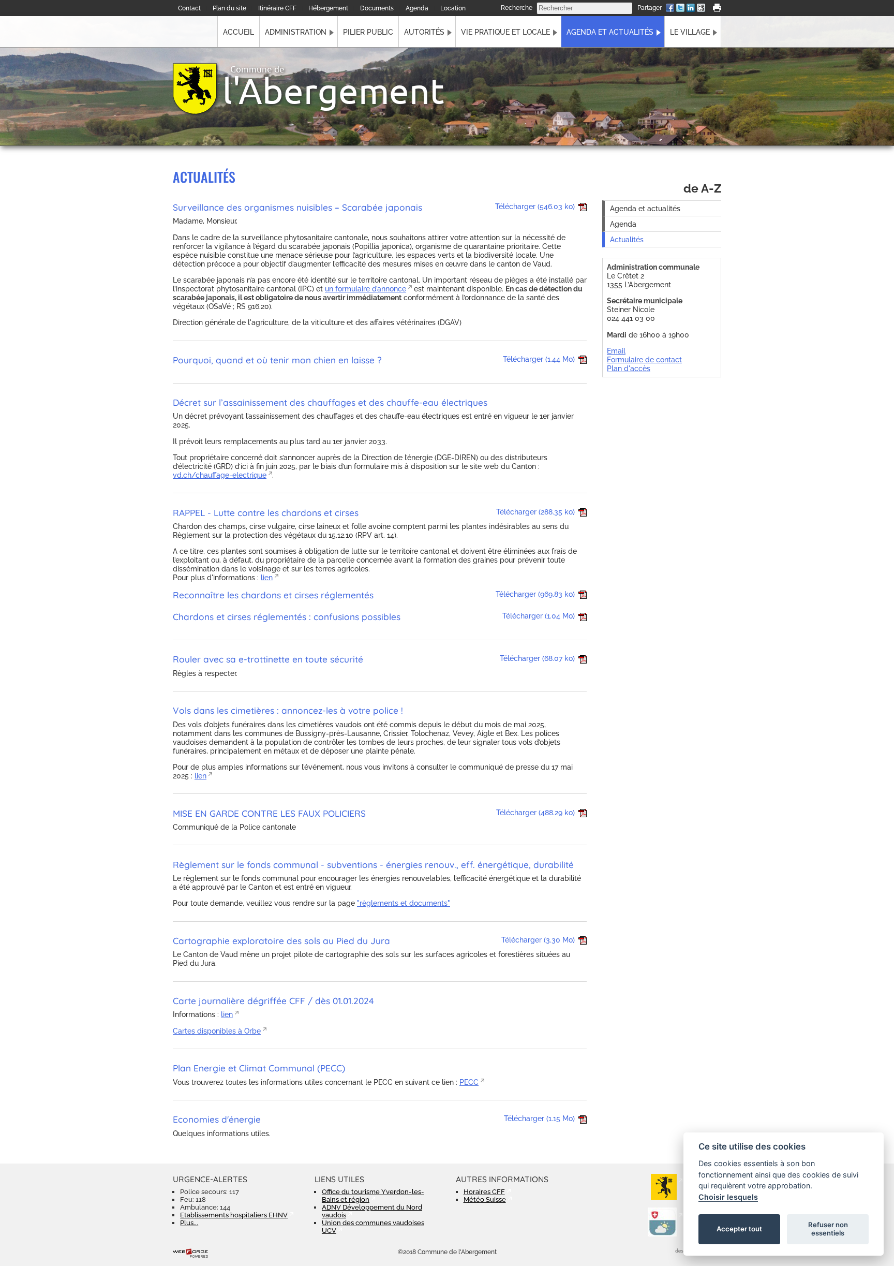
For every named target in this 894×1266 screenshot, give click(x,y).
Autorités (424, 31)
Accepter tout (739, 1229)
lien (267, 577)
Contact (189, 8)
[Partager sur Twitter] (680, 9)
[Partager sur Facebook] (670, 9)
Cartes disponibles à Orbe (217, 1030)
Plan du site (229, 8)
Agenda (417, 8)
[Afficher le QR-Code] (701, 9)
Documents (377, 8)
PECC (469, 1082)
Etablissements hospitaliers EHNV (234, 1215)
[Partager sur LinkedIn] (691, 9)
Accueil (238, 31)
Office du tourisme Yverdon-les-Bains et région (373, 1195)
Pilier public (368, 31)
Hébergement (328, 8)
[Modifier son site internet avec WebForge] (190, 1253)
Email (616, 350)
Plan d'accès (628, 368)
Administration (295, 31)
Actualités (627, 239)
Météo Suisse (485, 1199)
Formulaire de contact (644, 359)
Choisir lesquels (728, 1197)
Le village (690, 31)
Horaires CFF (484, 1192)
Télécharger (535, 206)
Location (453, 8)
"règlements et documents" (403, 903)
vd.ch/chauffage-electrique (219, 474)
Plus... (189, 1223)
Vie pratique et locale (505, 31)
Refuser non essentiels (828, 1228)
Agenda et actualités (610, 31)
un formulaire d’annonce (365, 288)
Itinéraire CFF (277, 8)
